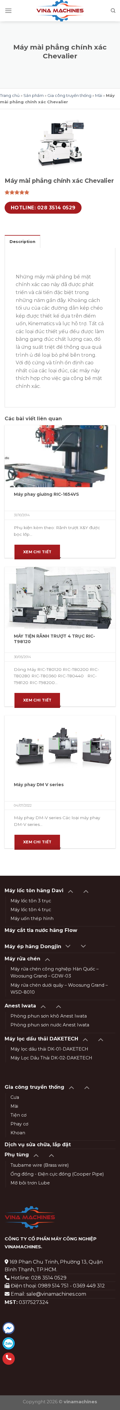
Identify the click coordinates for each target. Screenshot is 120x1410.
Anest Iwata (20, 1006)
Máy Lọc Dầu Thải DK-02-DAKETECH (51, 1058)
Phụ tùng (17, 1155)
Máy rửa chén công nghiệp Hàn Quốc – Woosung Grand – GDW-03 (54, 972)
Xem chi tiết (37, 552)
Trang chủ (10, 95)
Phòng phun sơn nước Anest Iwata (49, 1025)
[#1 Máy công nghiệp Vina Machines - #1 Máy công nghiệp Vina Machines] (60, 10)
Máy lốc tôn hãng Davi (34, 890)
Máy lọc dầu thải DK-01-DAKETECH (49, 1049)
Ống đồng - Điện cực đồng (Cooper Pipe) (57, 1174)
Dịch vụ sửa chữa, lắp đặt (38, 1144)
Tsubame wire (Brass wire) (39, 1165)
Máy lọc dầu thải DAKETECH (41, 1039)
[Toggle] (70, 891)
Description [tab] (22, 241)
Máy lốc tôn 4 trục (30, 909)
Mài (98, 95)
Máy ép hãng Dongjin (33, 946)
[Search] (113, 11)
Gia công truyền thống (69, 95)
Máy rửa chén (22, 959)
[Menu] (8, 10)
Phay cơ (19, 1124)
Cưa (14, 1097)
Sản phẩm (33, 95)
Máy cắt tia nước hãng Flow (41, 930)
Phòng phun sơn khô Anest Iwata (48, 1016)
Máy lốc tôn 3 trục (30, 901)
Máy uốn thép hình (32, 918)
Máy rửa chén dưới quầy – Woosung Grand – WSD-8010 (59, 988)
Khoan (17, 1133)
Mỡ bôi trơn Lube (30, 1183)
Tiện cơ (18, 1115)
